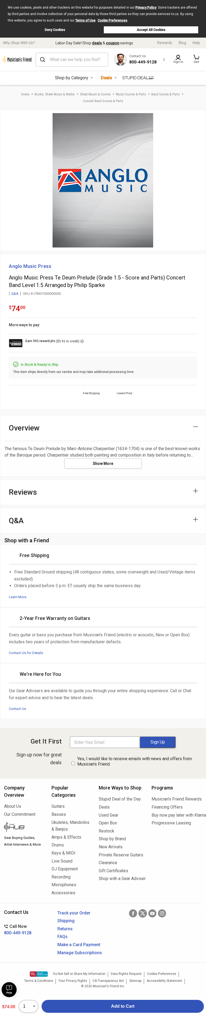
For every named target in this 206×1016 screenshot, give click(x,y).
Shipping (66, 920)
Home (25, 94)
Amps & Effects (66, 837)
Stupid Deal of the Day (120, 799)
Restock (106, 831)
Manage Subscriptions (79, 952)
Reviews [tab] (23, 492)
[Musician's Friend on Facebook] (133, 913)
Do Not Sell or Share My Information (79, 974)
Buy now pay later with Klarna (177, 815)
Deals (106, 77)
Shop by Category (71, 77)
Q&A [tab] (16, 520)
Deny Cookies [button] (55, 30)
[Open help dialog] (9, 989)
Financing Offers (167, 807)
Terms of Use (85, 20)
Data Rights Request (126, 974)
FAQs (62, 936)
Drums (58, 845)
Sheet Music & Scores (95, 94)
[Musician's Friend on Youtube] (152, 913)
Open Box (108, 822)
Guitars (58, 806)
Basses (59, 814)
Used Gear (108, 815)
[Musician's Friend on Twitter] (143, 913)
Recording (61, 876)
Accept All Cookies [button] (151, 30)
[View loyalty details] (82, 342)
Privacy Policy (145, 7)
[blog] (23, 827)
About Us (12, 806)
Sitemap (135, 981)
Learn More (17, 597)
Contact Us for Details (26, 653)
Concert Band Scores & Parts (103, 101)
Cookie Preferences (112, 20)
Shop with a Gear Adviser (121, 878)
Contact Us (17, 709)
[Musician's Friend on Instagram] (162, 913)
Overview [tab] (24, 427)
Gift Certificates (113, 870)
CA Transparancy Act (108, 981)
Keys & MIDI (63, 853)
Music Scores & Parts (131, 94)
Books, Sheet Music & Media (55, 94)
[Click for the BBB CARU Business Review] (39, 974)
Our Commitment (19, 814)
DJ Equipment (65, 868)
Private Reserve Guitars (121, 854)
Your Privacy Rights (72, 981)
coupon (112, 43)
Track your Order (73, 913)
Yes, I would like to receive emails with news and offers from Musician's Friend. (134, 761)
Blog (182, 43)
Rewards (164, 43)
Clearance (108, 862)
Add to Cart (122, 1006)
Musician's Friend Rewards (177, 799)
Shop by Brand (112, 838)
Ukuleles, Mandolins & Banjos (70, 826)
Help (196, 43)
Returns (65, 928)
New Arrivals (111, 846)
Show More (103, 463)
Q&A (15, 294)
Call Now (17, 929)
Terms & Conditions (38, 981)
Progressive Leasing (171, 822)
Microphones (64, 884)
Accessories (63, 892)
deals (97, 43)
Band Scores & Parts (165, 94)
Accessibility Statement (164, 981)
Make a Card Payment (78, 944)
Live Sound (62, 861)
